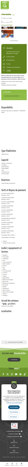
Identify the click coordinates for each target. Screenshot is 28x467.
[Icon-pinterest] (20, 374)
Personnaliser (14, 412)
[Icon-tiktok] (25, 374)
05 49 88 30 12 (10, 60)
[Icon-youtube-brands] (16, 374)
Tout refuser (13, 417)
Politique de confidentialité (14, 403)
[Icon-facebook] (3, 374)
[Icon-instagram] (12, 374)
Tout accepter (14, 407)
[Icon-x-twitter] (7, 374)
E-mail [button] (8, 64)
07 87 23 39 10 (10, 57)
